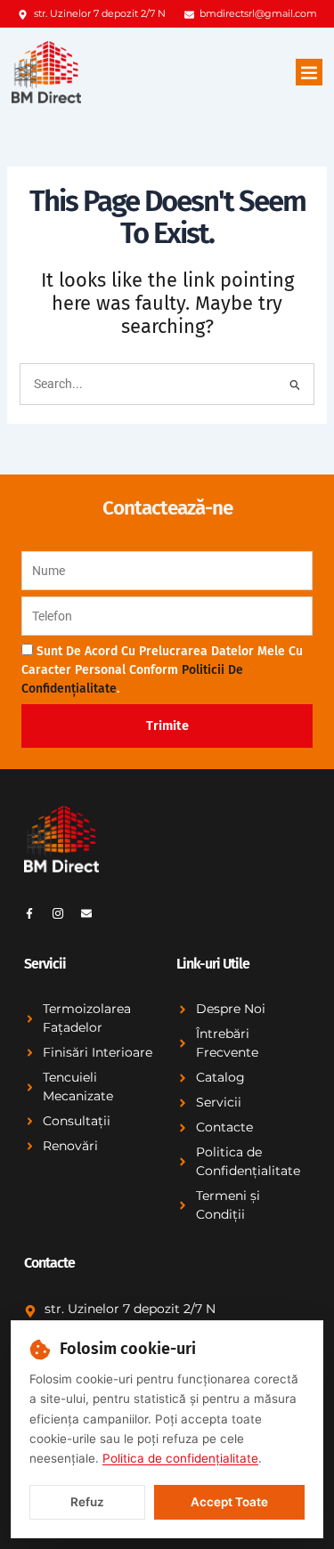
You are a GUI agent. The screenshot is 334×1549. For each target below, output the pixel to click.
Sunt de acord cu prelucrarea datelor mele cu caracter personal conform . (162, 670)
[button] (309, 72)
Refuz (87, 1502)
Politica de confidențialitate (180, 1458)
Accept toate (229, 1502)
